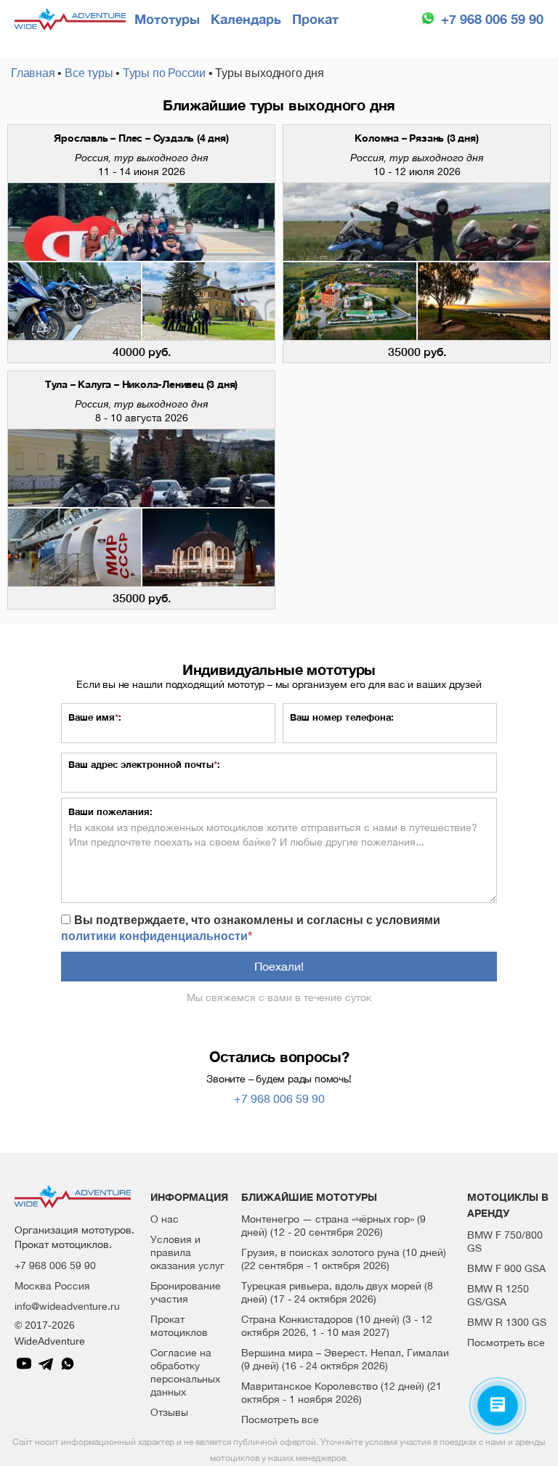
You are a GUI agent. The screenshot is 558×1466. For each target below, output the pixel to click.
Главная (33, 73)
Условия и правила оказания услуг (187, 1252)
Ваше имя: (94, 717)
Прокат (315, 19)
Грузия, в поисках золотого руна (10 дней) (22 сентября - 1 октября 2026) (343, 1259)
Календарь (246, 19)
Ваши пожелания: (110, 811)
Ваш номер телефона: (342, 717)
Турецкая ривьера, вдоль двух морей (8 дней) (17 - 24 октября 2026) (337, 1292)
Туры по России (164, 73)
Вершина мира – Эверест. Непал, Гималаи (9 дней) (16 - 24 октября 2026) (345, 1359)
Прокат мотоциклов (179, 1325)
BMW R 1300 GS (506, 1322)
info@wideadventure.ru (67, 1306)
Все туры (89, 73)
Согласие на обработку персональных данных (185, 1372)
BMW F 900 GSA (506, 1268)
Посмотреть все (280, 1419)
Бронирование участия (185, 1292)
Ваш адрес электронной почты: (144, 764)
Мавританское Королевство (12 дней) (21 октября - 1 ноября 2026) (341, 1392)
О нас (164, 1219)
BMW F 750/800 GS (505, 1241)
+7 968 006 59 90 (492, 19)
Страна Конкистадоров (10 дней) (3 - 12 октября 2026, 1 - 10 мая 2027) (336, 1325)
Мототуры (167, 19)
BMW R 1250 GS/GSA (498, 1295)
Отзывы (169, 1412)
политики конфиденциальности (154, 936)
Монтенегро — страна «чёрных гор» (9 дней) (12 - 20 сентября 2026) (333, 1225)
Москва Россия (52, 1286)
